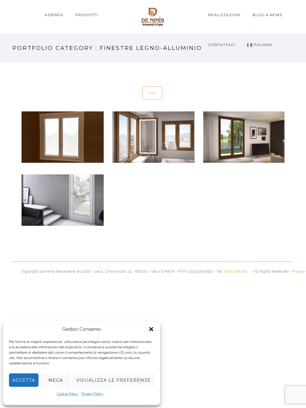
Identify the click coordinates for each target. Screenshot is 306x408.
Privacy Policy (92, 394)
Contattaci (221, 44)
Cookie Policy (67, 394)
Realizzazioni (224, 15)
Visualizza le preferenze (113, 380)
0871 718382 (235, 271)
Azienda (54, 15)
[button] (151, 329)
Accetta (23, 380)
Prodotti (86, 15)
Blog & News (267, 15)
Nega (55, 380)
